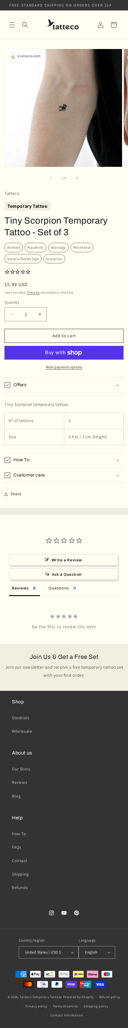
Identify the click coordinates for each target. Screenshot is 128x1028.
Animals (13, 247)
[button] (11, 24)
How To (19, 833)
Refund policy (109, 997)
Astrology (58, 247)
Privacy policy (36, 1006)
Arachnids (35, 247)
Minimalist (82, 247)
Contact (19, 860)
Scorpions (54, 258)
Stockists (20, 717)
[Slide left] (50, 178)
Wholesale (22, 731)
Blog (16, 796)
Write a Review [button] (66, 560)
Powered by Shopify (78, 997)
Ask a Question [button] (67, 574)
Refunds (20, 887)
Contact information (67, 1015)
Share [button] (15, 494)
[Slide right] (77, 178)
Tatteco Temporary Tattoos (41, 997)
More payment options (64, 367)
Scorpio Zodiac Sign (23, 258)
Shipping (33, 292)
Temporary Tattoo (27, 206)
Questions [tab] (59, 588)
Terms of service (65, 1006)
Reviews (19, 782)
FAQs (16, 847)
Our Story (21, 769)
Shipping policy (96, 1006)
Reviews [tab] (20, 588)
